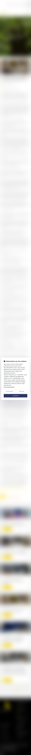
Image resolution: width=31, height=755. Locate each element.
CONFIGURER (9, 391)
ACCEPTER (15, 396)
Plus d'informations (9, 387)
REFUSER (21, 391)
